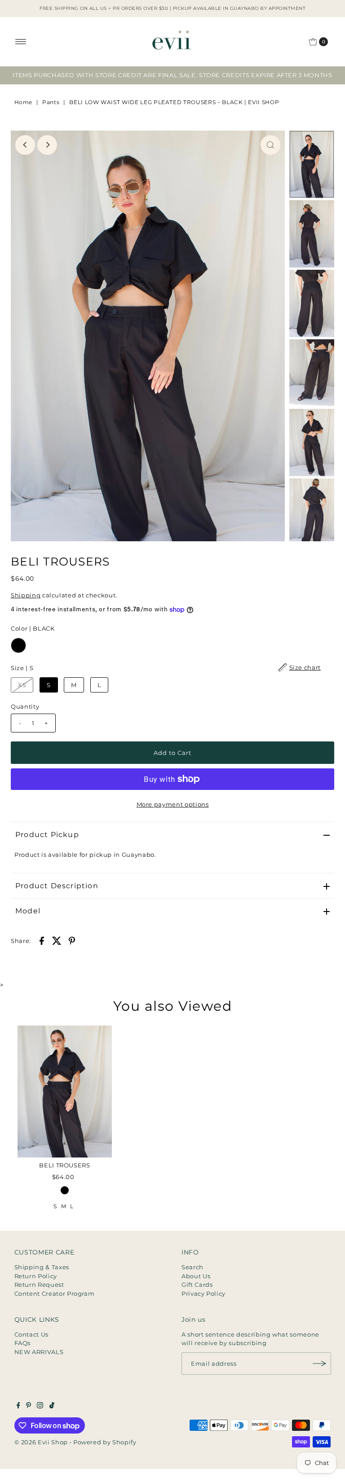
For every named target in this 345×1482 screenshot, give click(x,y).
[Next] (47, 145)
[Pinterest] (28, 1406)
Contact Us (31, 1334)
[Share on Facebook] (42, 940)
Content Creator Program (54, 1293)
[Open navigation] (21, 42)
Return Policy (35, 1276)
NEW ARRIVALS (39, 1351)
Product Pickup (47, 834)
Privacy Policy (203, 1293)
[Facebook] (18, 1406)
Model (27, 911)
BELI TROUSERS (64, 1165)
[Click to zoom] (270, 145)
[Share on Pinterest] (72, 940)
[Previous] (25, 145)
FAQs (22, 1342)
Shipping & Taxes (41, 1267)
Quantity (25, 706)
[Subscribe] (320, 1363)
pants (50, 102)
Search (192, 1267)
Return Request (39, 1284)
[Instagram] (40, 1406)
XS (22, 684)
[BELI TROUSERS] (65, 1092)
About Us (195, 1276)
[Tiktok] (51, 1406)
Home (23, 102)
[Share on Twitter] (56, 940)
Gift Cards (197, 1284)
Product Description (56, 885)
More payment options (173, 804)
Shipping (25, 595)
